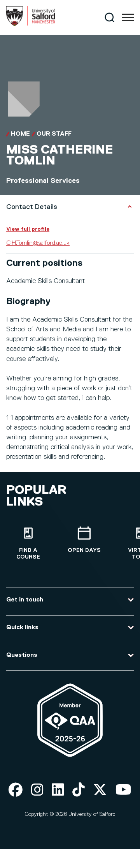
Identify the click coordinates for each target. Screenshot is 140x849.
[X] (100, 790)
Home (20, 134)
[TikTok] (78, 790)
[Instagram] (37, 790)
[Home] (30, 24)
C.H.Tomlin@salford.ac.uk (38, 243)
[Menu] (128, 17)
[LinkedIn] (58, 790)
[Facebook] (16, 790)
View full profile (27, 229)
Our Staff (54, 134)
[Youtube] (123, 790)
